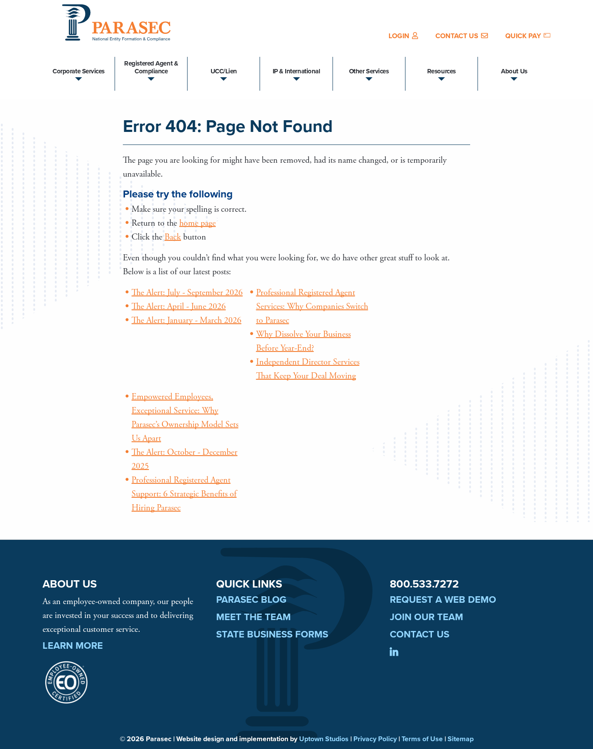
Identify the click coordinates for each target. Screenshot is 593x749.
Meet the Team (253, 617)
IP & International (296, 71)
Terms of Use (422, 739)
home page (197, 223)
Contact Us (456, 35)
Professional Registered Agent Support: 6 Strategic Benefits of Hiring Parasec (184, 494)
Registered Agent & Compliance (151, 67)
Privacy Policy (375, 739)
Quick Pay (523, 35)
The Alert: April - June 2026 (179, 306)
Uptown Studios (324, 739)
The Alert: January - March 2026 (186, 320)
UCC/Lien (224, 71)
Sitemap (461, 739)
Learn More (73, 645)
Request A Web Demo (443, 599)
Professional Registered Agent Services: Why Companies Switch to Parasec (312, 306)
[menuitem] (403, 35)
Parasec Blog (251, 599)
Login (399, 35)
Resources (441, 71)
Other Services (369, 71)
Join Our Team (426, 617)
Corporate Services (79, 71)
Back (173, 237)
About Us (514, 71)
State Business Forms (272, 634)
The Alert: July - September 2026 (187, 292)
